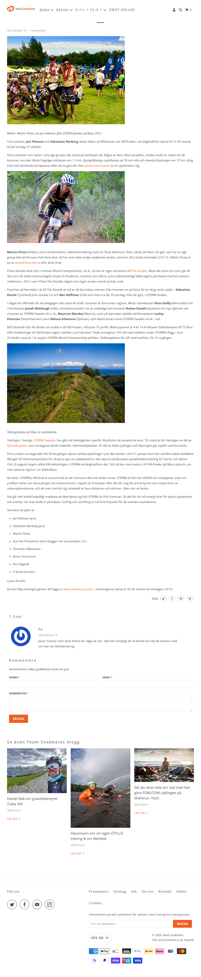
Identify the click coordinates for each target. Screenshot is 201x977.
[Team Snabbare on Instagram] (51, 904)
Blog (80, 10)
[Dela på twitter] (162, 599)
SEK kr (97, 938)
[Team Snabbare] (21, 10)
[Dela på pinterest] (180, 599)
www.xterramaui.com (78, 589)
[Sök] (181, 9)
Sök (134, 891)
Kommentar (18, 693)
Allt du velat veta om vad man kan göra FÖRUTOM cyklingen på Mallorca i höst (162, 792)
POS (154, 940)
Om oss (148, 891)
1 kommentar (38, 30)
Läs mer (13, 818)
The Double (139, 271)
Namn (14, 677)
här (83, 541)
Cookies (95, 903)
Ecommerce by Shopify (179, 940)
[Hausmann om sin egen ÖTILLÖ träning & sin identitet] (100, 788)
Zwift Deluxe (122, 10)
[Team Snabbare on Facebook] (25, 904)
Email (107, 677)
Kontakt (165, 891)
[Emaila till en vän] (189, 599)
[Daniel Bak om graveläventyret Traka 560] (37, 770)
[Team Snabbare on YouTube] (38, 904)
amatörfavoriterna (27, 262)
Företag (119, 891)
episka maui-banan (97, 165)
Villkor (181, 891)
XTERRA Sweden (44, 440)
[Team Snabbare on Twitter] (13, 904)
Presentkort (99, 891)
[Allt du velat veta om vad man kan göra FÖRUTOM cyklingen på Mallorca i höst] (164, 765)
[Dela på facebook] (171, 599)
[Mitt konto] (174, 9)
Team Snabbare (172, 935)
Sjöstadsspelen (17, 445)
